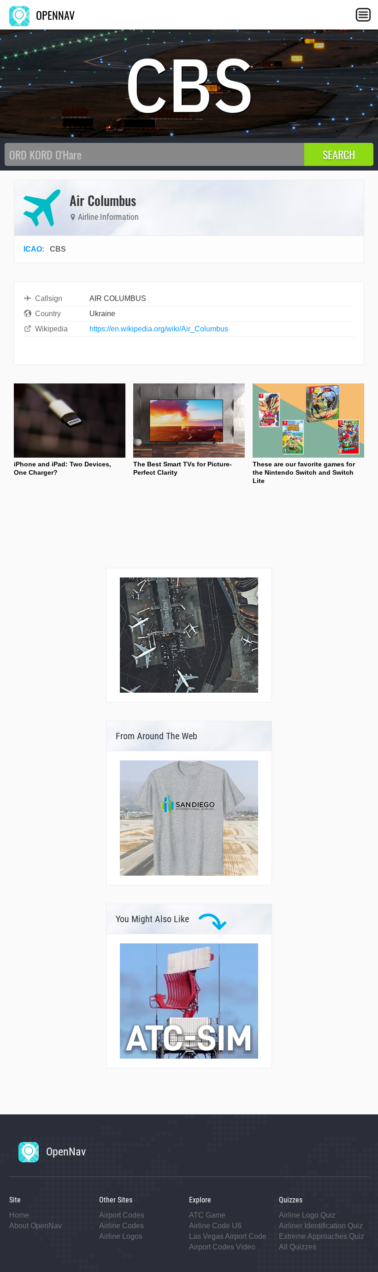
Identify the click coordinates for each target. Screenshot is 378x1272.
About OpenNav (35, 1226)
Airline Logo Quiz (307, 1215)
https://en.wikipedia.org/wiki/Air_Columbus (158, 329)
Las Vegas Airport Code (227, 1236)
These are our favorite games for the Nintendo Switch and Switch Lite (304, 472)
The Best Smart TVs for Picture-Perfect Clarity (182, 468)
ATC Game (207, 1215)
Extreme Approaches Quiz (321, 1236)
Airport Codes (121, 1215)
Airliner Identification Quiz (321, 1226)
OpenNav (64, 1151)
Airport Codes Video (222, 1247)
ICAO (33, 249)
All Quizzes (297, 1247)
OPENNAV (54, 14)
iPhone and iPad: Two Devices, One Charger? (62, 468)
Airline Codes (121, 1226)
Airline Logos (120, 1236)
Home (19, 1215)
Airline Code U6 (215, 1226)
